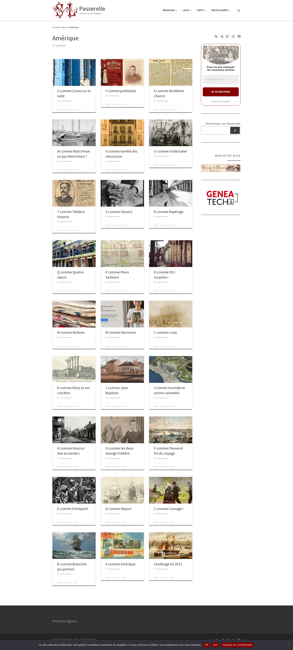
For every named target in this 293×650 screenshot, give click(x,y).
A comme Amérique (120, 564)
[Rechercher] (235, 130)
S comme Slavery (118, 211)
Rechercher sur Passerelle (223, 124)
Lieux (64, 27)
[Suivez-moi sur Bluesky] (221, 36)
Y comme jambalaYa (120, 91)
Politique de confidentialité (237, 644)
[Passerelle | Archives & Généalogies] (65, 9)
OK (206, 644)
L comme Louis (165, 332)
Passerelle (66, 639)
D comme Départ (118, 508)
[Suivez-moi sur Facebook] (239, 36)
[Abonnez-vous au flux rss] (216, 36)
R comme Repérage (168, 211)
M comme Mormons (120, 332)
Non (215, 644)
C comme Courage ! (169, 508)
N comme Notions (71, 332)
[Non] (288, 645)
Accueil (56, 27)
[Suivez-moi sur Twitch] (227, 36)
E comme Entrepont (72, 508)
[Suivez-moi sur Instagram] (233, 36)
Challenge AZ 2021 (168, 564)
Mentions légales (220, 101)
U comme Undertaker (170, 151)
